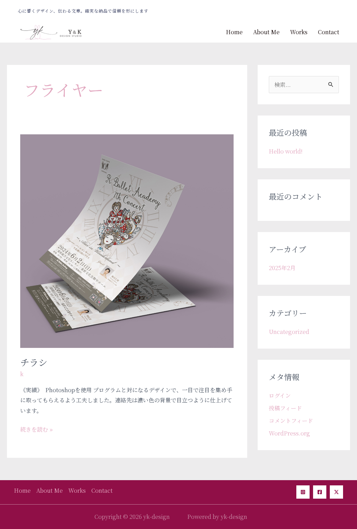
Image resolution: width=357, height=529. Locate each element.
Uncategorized (289, 332)
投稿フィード (285, 408)
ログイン (280, 396)
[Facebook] (319, 492)
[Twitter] (336, 492)
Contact (328, 32)
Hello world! (286, 151)
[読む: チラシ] (127, 240)
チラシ (33, 362)
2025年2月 (282, 268)
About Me (266, 32)
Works (298, 32)
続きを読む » (36, 428)
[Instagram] (303, 492)
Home (234, 32)
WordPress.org (289, 433)
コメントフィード (291, 421)
